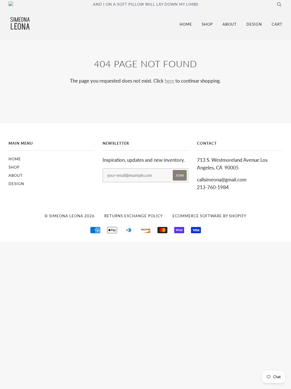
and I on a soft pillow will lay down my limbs (145, 4)
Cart (277, 24)
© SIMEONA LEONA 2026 (70, 216)
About (230, 24)
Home (186, 24)
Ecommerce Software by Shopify (209, 216)
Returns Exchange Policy (133, 216)
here (169, 81)
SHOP (207, 24)
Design (254, 24)
